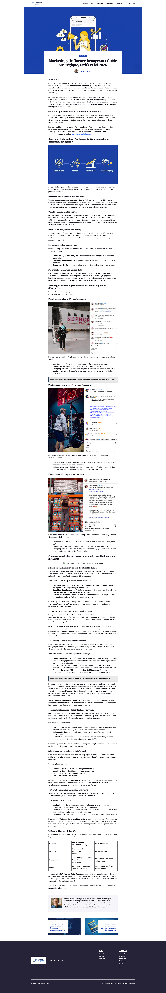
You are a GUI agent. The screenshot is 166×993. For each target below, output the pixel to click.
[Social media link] (51, 960)
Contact (102, 958)
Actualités (122, 954)
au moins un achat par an (81, 134)
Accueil (85, 4)
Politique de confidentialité (111, 983)
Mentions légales (129, 983)
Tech (128, 4)
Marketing (120, 4)
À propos (102, 956)
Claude (88, 71)
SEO (92, 4)
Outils (121, 963)
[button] (133, 3)
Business (100, 4)
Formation (110, 4)
